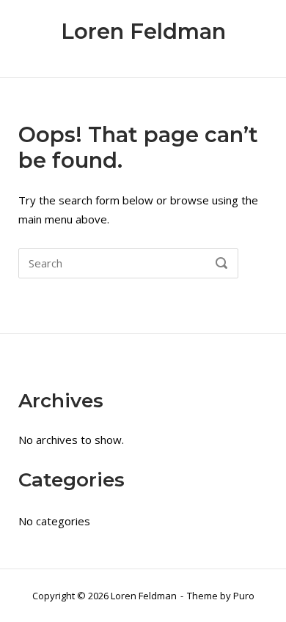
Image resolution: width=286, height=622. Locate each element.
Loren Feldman (143, 31)
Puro (243, 595)
